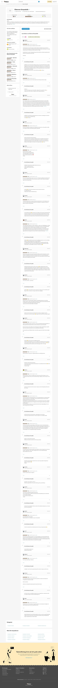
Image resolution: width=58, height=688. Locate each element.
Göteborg (29, 679)
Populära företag (38, 679)
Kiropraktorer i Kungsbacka (27, 637)
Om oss (30, 669)
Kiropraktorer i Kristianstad (11, 639)
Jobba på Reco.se (31, 672)
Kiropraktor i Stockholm (26, 625)
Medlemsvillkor (31, 673)
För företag (49, 1)
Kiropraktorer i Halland (11, 637)
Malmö (32, 679)
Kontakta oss (18, 669)
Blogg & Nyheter (4, 670)
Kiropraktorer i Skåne (41, 637)
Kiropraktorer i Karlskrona (41, 639)
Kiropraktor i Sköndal (11, 625)
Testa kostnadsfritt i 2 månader (6, 669)
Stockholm (25, 679)
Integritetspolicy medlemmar (20, 672)
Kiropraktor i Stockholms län (42, 625)
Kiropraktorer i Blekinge (26, 639)
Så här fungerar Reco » (29, 657)
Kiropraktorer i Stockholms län (12, 634)
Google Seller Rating (5, 673)
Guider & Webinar (4, 672)
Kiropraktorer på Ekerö (41, 634)
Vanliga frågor (18, 670)
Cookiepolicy (17, 673)
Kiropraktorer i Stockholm (26, 634)
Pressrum (30, 670)
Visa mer (13, 24)
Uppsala (34, 679)
